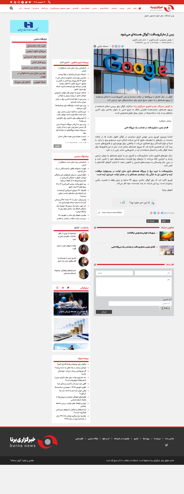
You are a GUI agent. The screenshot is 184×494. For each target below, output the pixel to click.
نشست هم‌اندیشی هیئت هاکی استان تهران (72, 138)
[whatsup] (119, 46)
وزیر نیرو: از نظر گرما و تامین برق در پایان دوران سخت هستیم (70, 101)
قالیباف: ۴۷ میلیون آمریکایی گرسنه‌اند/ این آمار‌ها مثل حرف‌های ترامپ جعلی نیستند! (71, 193)
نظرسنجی (79, 438)
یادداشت (85, 227)
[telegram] (115, 46)
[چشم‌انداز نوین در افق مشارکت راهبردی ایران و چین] (83, 237)
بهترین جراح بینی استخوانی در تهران (31, 74)
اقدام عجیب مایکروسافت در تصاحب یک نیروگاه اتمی (133, 247)
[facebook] (112, 46)
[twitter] (122, 46)
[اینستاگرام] (19, 2)
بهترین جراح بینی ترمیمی (34, 67)
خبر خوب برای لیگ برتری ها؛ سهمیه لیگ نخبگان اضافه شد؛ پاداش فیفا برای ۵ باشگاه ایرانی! (71, 209)
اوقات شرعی (93, 438)
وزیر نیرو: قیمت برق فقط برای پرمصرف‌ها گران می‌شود (70, 107)
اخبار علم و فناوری (139, 40)
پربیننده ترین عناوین (80, 62)
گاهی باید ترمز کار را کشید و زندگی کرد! (71, 383)
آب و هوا (106, 438)
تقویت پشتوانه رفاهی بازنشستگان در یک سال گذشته (70, 170)
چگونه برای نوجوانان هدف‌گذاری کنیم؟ (71, 364)
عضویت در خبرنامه (122, 438)
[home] (139, 8)
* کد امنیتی (167, 299)
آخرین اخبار (64, 62)
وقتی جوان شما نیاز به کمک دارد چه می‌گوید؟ (72, 392)
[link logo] (162, 8)
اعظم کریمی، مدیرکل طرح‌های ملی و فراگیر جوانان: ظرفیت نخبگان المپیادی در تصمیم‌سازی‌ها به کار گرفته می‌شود (70, 178)
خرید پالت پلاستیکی (36, 46)
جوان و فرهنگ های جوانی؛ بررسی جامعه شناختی (71, 405)
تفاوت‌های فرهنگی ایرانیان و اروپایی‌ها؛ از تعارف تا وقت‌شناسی (71, 398)
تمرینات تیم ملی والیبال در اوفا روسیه (72, 74)
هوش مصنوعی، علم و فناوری (160, 40)
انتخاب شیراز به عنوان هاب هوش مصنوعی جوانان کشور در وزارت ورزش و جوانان (70, 94)
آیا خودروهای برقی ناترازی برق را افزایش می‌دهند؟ (71, 119)
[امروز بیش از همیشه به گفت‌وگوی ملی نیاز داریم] (83, 262)
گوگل (164, 221)
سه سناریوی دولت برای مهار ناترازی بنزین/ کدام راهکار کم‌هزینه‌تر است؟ (70, 379)
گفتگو (76, 227)
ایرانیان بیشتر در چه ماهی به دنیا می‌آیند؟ (70, 367)
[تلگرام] (22, 2)
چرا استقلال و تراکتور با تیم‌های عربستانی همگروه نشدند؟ (71, 411)
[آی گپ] (11, 2)
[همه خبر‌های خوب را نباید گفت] (83, 249)
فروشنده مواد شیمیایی (35, 57)
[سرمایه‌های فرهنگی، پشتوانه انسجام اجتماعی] (83, 274)
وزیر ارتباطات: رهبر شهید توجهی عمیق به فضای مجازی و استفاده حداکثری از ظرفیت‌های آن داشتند (136, 15)
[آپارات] (15, 2)
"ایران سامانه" (16, 460)
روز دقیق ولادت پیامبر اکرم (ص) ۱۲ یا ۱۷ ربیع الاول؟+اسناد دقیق (71, 185)
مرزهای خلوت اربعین (36, 51)
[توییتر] (26, 2)
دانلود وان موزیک (22, 82)
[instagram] (57, 288)
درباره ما (157, 438)
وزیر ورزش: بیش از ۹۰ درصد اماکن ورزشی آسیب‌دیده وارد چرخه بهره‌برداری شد (70, 201)
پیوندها (146, 438)
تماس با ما (169, 438)
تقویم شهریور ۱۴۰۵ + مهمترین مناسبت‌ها (70, 387)
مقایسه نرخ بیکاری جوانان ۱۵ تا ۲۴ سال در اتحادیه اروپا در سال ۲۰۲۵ (71, 417)
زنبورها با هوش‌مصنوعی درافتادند (141, 232)
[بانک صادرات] (29, 26)
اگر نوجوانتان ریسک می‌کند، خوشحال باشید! (72, 373)
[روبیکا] (30, 2)
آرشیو (57, 146)
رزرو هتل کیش (39, 62)
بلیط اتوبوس (40, 82)
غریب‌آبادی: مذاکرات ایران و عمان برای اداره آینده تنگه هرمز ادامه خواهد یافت (71, 113)
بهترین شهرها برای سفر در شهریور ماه (72, 215)
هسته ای (150, 221)
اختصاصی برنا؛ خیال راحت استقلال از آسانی (72, 69)
